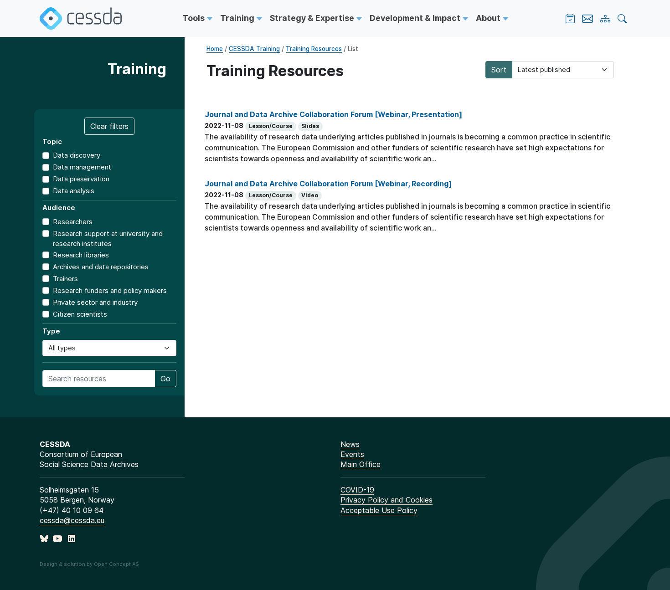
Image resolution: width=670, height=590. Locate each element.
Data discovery (76, 155)
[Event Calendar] (570, 18)
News (350, 444)
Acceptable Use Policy (378, 510)
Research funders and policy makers (110, 290)
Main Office (360, 464)
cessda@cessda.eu (72, 520)
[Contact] (587, 18)
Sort (498, 69)
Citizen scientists (80, 314)
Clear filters (109, 126)
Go (165, 378)
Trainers (65, 278)
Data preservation (81, 178)
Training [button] (238, 18)
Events (352, 454)
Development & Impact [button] (416, 18)
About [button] (489, 18)
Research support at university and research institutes (108, 238)
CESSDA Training (254, 48)
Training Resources (314, 48)
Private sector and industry (95, 302)
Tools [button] (194, 18)
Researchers (73, 221)
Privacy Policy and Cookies (386, 499)
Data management (82, 167)
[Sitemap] (605, 18)
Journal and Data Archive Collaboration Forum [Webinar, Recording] (328, 183)
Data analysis (73, 190)
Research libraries (81, 255)
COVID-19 (357, 489)
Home (214, 48)
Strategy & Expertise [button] (313, 18)
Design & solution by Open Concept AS (89, 564)
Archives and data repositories (101, 266)
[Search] (622, 18)
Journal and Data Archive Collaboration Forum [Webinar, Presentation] (333, 114)
